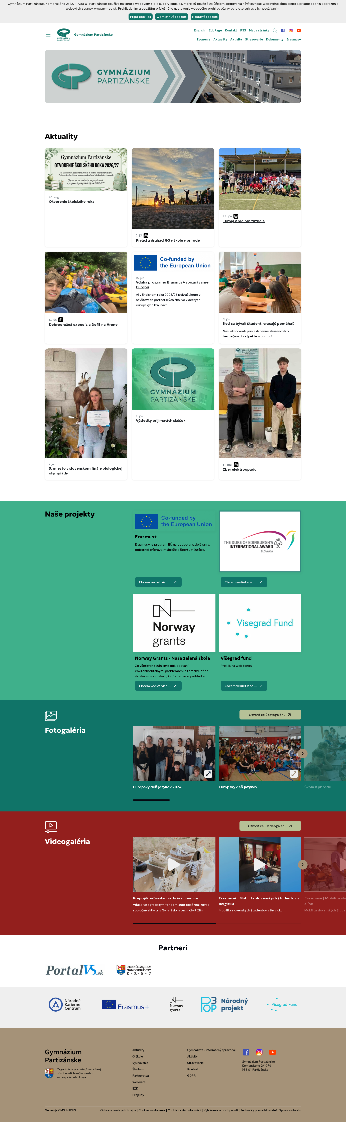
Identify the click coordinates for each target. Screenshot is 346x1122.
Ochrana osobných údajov (118, 1110)
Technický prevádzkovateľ (258, 1110)
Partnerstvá (140, 1076)
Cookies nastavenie (152, 1110)
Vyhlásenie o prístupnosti (221, 1110)
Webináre (139, 1082)
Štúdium (138, 1069)
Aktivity (236, 39)
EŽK (135, 1088)
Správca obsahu (290, 1110)
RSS (243, 30)
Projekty (138, 1095)
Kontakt (231, 30)
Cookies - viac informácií (184, 1110)
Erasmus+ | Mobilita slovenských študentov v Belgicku (259, 901)
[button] (275, 30)
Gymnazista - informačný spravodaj (211, 1050)
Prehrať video (174, 865)
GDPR (191, 1076)
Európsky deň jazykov (238, 787)
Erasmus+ (294, 39)
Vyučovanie (140, 1063)
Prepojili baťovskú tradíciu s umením (165, 898)
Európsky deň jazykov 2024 (157, 787)
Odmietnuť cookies (172, 17)
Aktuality (220, 39)
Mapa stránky (259, 30)
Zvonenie (203, 39)
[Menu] (48, 34)
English (199, 30)
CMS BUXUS (67, 1110)
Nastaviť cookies (205, 17)
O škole (137, 1056)
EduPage (215, 30)
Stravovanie (254, 39)
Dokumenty (274, 39)
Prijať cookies (140, 17)
